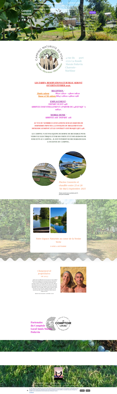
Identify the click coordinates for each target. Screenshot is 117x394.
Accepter (82, 390)
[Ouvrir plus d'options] (94, 33)
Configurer (31, 392)
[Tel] (29, 38)
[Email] (26, 38)
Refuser (88, 390)
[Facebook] (22, 38)
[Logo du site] (27, 27)
